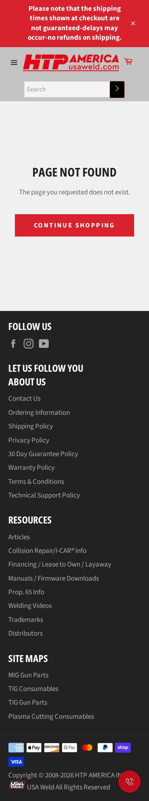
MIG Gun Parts (28, 675)
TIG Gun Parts (27, 703)
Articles (19, 537)
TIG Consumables (33, 689)
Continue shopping (74, 225)
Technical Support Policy (44, 495)
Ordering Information (39, 413)
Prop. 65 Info (26, 592)
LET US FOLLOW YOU (45, 368)
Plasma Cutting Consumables (51, 717)
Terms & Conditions (36, 482)
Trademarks (25, 620)
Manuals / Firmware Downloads (53, 578)
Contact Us (24, 399)
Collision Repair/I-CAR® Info (47, 551)
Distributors (25, 633)
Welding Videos (30, 606)
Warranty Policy (31, 468)
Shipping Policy (30, 426)
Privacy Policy (28, 440)
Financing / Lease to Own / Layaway (59, 564)
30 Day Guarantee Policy (43, 454)
